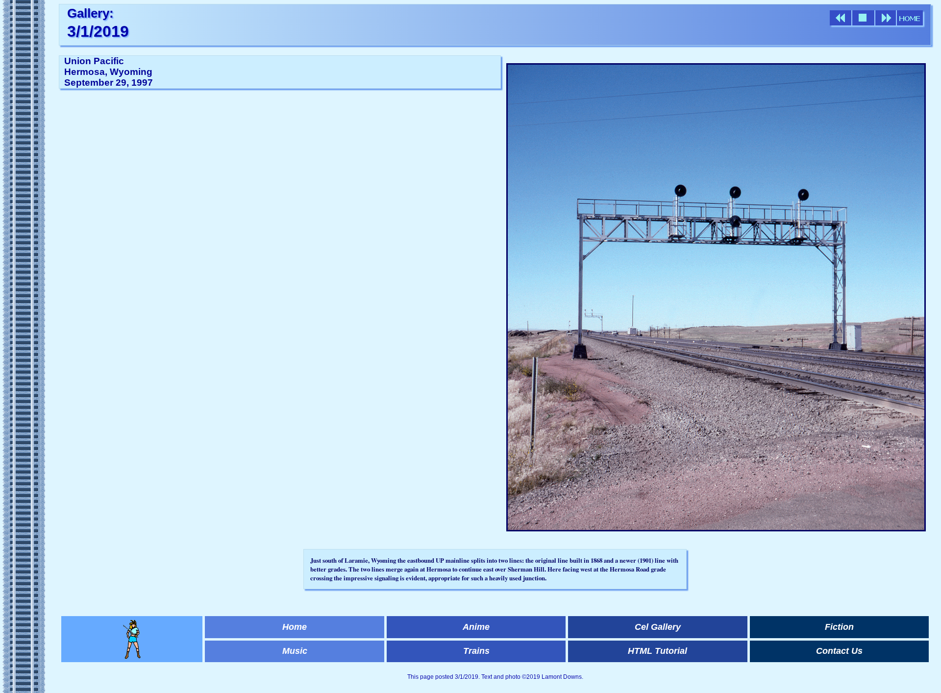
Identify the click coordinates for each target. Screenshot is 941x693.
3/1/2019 (98, 31)
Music (294, 651)
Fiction (839, 627)
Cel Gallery (658, 627)
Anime (476, 627)
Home (294, 627)
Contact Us (839, 651)
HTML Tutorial (657, 651)
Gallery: (90, 13)
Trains (476, 651)
